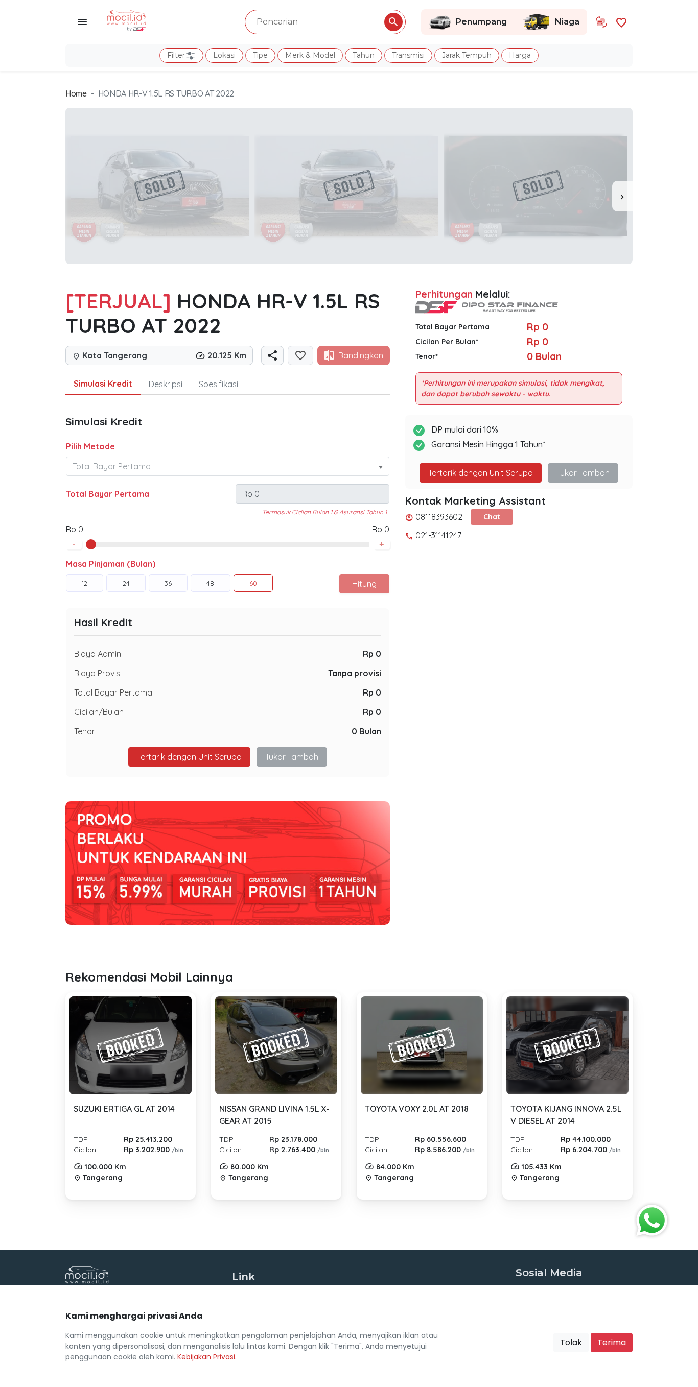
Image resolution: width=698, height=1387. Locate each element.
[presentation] (622, 196)
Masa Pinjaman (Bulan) (110, 564)
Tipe (260, 55)
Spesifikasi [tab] (218, 384)
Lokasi (224, 55)
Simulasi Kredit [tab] (103, 383)
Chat (491, 516)
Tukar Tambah (291, 757)
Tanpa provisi (354, 673)
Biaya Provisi (98, 673)
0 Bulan (366, 731)
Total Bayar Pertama (107, 494)
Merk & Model (310, 55)
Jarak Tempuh (467, 55)
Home (76, 93)
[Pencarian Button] (393, 22)
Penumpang (481, 22)
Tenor (84, 731)
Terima (611, 1342)
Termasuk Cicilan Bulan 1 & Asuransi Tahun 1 (324, 512)
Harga (520, 55)
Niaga (567, 22)
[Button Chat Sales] (649, 1218)
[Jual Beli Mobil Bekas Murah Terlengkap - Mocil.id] (126, 19)
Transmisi (408, 55)
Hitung (364, 584)
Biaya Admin (97, 654)
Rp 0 (372, 654)
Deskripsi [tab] (165, 384)
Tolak (571, 1342)
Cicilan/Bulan (99, 712)
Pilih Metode (90, 446)
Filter (176, 55)
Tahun (364, 55)
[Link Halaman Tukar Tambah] (601, 22)
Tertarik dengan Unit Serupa (480, 473)
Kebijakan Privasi (206, 1357)
